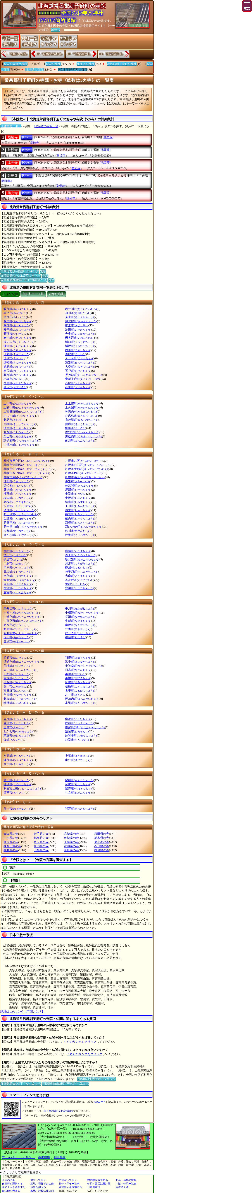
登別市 (17, 641)
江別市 (14, 358)
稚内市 (17, 808)
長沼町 (79, 616)
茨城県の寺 (71, 837)
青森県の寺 (11, 833)
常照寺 (13, 150)
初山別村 (21, 514)
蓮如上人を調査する (13, 1187)
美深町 (17, 678)
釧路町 (17, 432)
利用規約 (59, 1157)
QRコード (100, 1101)
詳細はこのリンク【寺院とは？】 (22, 1011)
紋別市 (77, 739)
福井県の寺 (11, 850)
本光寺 (13, 163)
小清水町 (19, 444)
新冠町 (19, 629)
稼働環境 (44, 1157)
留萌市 (14, 792)
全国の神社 (53, 64)
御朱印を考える (11, 1191)
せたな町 (18, 534)
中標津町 (82, 612)
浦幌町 (79, 346)
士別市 (75, 493)
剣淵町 (79, 440)
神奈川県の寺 (12, 846)
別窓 (43, 271)
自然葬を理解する (12, 1183)
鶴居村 (77, 567)
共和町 (79, 424)
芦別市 (15, 317)
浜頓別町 (22, 661)
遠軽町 (18, 362)
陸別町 (18, 784)
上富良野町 (22, 411)
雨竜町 (18, 350)
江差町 (17, 354)
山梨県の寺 (41, 850)
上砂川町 (22, 407)
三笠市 (14, 727)
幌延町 (18, 702)
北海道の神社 (85, 64)
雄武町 (17, 366)
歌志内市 (18, 341)
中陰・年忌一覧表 (126, 1183)
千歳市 (14, 563)
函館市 (15, 657)
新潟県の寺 (41, 846)
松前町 (79, 723)
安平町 (17, 329)
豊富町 (18, 592)
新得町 (79, 522)
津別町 (17, 567)
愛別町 (18, 308)
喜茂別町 (81, 419)
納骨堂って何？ (68, 1180)
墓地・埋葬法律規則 (42, 1191)
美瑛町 (17, 665)
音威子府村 (83, 378)
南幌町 (79, 625)
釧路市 (75, 428)
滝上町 (80, 555)
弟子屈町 (81, 571)
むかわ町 (18, 731)
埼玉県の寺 (41, 842)
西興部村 (21, 633)
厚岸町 (18, 321)
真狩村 (17, 723)
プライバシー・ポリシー (18, 1157)
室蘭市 (77, 731)
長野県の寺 (71, 850)
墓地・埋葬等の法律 (42, 1183)
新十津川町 (23, 526)
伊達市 (13, 559)
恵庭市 (75, 354)
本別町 (79, 702)
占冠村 (18, 506)
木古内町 (19, 415)
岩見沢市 (79, 337)
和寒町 (79, 808)
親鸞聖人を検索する (70, 1187)
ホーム (55, 29)
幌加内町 (82, 698)
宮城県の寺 (71, 833)
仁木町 (77, 629)
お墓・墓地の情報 (126, 1180)
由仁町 (77, 760)
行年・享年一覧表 (69, 1183)
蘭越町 (79, 780)
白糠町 (18, 518)
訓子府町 (21, 440)
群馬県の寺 (11, 842)
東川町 (19, 669)
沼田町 (17, 637)
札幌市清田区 (25, 464)
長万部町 (83, 374)
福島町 (79, 686)
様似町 (17, 481)
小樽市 (14, 378)
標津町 (17, 497)
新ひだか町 (83, 526)
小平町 (78, 387)
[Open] (27, 137)
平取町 (18, 682)
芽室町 (17, 735)
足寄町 (79, 317)
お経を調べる (38, 1187)
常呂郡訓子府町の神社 (122, 64)
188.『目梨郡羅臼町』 (112, 54)
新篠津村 (19, 522)
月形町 (79, 563)
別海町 (18, 694)
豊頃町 (79, 588)
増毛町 (78, 719)
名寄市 (14, 625)
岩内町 (18, 337)
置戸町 (78, 370)
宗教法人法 (122, 1187)
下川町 (79, 506)
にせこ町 (79, 633)
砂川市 (77, 530)
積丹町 (19, 510)
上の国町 (82, 407)
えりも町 (79, 358)
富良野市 (15, 690)
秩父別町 (82, 559)
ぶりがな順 (10, 294)
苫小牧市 (79, 580)
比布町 (17, 674)
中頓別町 (22, 616)
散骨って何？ (38, 1180)
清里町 (18, 428)
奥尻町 (18, 370)
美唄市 (75, 674)
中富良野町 (22, 620)
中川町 (79, 608)
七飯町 (78, 620)
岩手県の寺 (41, 833)
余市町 (17, 764)
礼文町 (78, 792)
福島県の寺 (41, 837)
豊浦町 (18, 588)
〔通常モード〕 (11, 126)
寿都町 (17, 530)
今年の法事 (8, 1180)
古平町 (79, 690)
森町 (13, 739)
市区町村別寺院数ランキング (20, 271)
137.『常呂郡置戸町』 (79, 54)
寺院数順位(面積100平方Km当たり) (24, 280)
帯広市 (15, 387)
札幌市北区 (83, 460)
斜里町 (78, 510)
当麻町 (78, 575)
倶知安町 (82, 432)
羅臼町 (17, 780)
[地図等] (108, 137)
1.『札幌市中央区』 (17, 54)
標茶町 (18, 493)
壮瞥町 (79, 534)
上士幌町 (82, 403)
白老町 (79, 514)
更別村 (78, 481)
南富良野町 (85, 727)
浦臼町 (79, 341)
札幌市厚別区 (26, 460)
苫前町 (18, 584)
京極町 (19, 424)
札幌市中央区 (27, 469)
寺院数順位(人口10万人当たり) (21, 275)
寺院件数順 (56, 294)
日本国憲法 (93, 1187)
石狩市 (15, 333)
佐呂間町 (79, 485)
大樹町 (17, 551)
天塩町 (17, 571)
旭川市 (78, 313)
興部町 (18, 374)
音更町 (18, 383)
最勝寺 (13, 137)
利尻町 (78, 784)
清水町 (78, 501)
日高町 (78, 669)
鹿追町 (18, 489)
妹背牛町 (81, 735)
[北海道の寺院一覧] (46, 126)
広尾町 (78, 682)
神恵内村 (81, 411)
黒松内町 (83, 436)
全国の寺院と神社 (15, 64)
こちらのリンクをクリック (78, 1041)
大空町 (79, 366)
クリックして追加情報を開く (22, 1172)
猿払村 (17, 485)
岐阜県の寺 (101, 850)
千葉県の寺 (71, 842)
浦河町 (18, 346)
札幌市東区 (23, 477)
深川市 (15, 686)
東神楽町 (83, 665)
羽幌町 (78, 657)
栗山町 (18, 436)
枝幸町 (78, 350)
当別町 (18, 575)
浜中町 (79, 661)
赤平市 (15, 313)
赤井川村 (81, 308)
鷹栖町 (78, 551)
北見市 (14, 419)
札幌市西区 (83, 473)
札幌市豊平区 (26, 473)
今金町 (79, 333)
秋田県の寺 (101, 833)
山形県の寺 (11, 837)
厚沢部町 (81, 321)
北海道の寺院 (34, 69)
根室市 (75, 637)
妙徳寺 (13, 175)
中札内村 (21, 612)
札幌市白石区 (88, 464)
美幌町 (78, 678)
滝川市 (15, 555)
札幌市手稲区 (86, 469)
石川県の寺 (101, 846)
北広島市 (81, 415)
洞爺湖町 (19, 580)
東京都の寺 (101, 842)
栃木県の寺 (101, 837)
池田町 (78, 329)
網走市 (77, 325)
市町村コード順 (33, 294)
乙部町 (78, 383)
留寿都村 (78, 788)
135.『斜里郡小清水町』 (50, 54)
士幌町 (78, 497)
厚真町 (17, 325)
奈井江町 (18, 608)
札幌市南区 (85, 477)
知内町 (79, 518)
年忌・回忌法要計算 (99, 1183)
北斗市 (75, 694)
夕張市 (77, 755)
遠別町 (79, 362)
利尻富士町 (22, 788)
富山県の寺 (71, 846)
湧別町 (18, 760)
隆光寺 (13, 193)
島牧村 (17, 501)
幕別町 (18, 719)
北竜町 (19, 698)
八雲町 (17, 755)
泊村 (75, 584)
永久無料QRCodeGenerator (58, 1111)
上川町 (18, 403)
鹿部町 (78, 489)
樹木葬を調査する (97, 1180)
